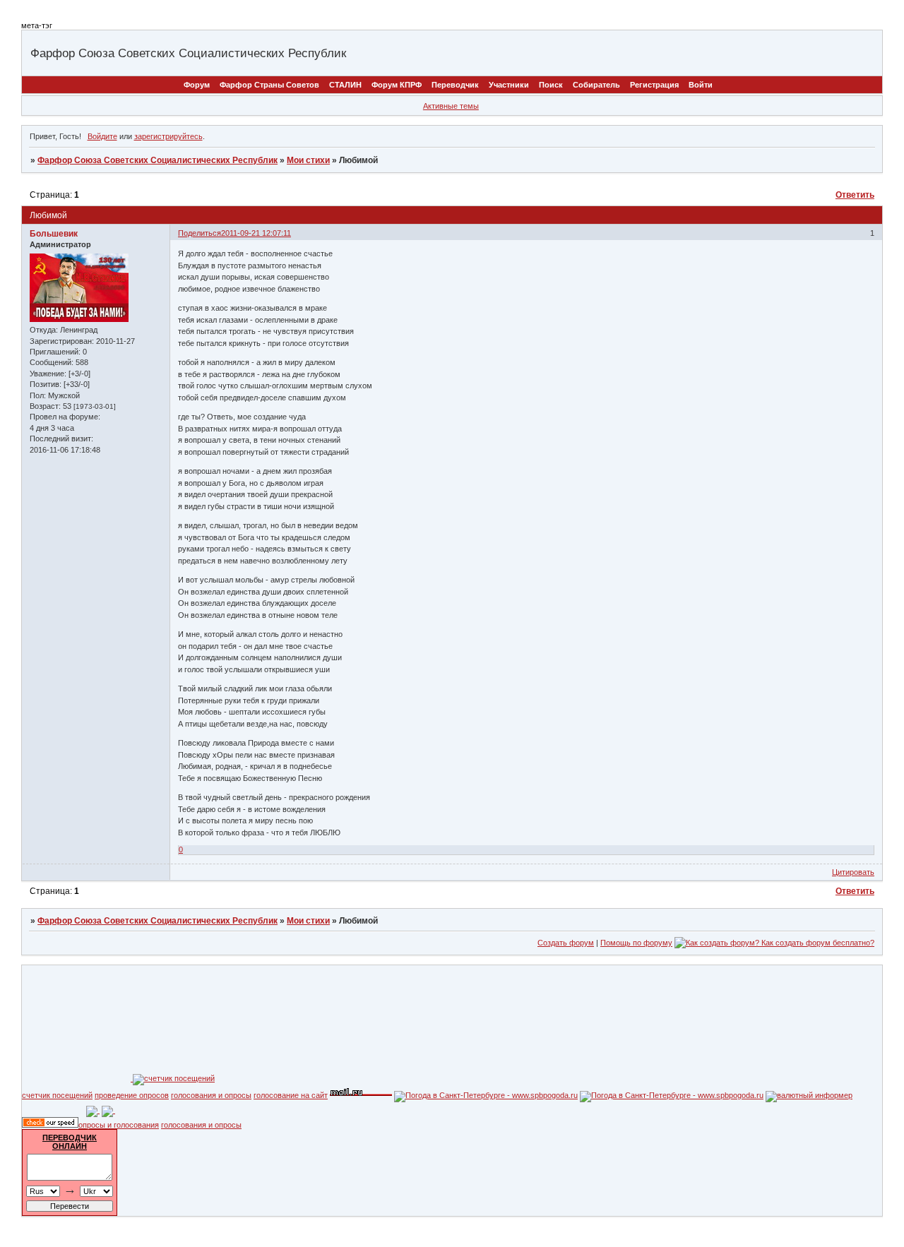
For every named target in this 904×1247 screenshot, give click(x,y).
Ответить (854, 195)
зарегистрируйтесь (168, 136)
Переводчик (455, 84)
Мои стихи (308, 160)
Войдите (102, 136)
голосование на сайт (291, 1095)
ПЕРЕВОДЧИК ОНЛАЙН (69, 1141)
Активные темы (451, 106)
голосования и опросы (211, 1095)
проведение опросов (132, 1095)
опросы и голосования (118, 1125)
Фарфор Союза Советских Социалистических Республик (157, 160)
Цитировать (853, 872)
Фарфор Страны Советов (269, 84)
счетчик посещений (57, 1095)
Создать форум (565, 942)
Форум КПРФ (396, 84)
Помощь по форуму (636, 942)
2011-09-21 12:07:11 (256, 233)
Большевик (54, 234)
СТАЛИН (345, 84)
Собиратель (596, 84)
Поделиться (199, 233)
